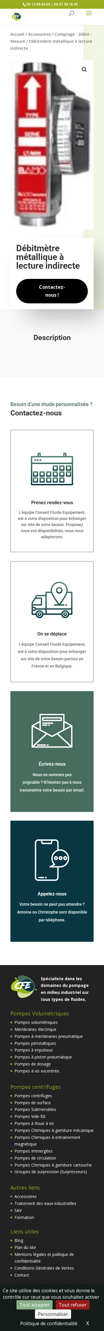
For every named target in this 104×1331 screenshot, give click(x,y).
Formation (24, 1217)
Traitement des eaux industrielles (45, 1203)
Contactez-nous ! (52, 291)
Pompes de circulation (35, 1158)
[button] (84, 69)
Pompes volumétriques (36, 1022)
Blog (18, 1240)
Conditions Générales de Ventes (44, 1268)
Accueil (17, 34)
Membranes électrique (35, 1029)
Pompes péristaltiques (35, 1043)
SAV (18, 1210)
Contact (21, 1275)
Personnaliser (53, 1314)
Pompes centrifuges (33, 1095)
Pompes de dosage (32, 1064)
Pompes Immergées (33, 1151)
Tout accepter (34, 1305)
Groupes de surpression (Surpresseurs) (50, 1171)
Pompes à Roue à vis (34, 1123)
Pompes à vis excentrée (36, 1071)
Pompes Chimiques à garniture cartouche (53, 1165)
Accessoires (39, 34)
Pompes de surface (32, 1102)
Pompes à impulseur (33, 1050)
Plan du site (25, 1247)
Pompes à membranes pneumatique (48, 1036)
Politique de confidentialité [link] (48, 1323)
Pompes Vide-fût (30, 1116)
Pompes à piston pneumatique (43, 1057)
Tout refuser (73, 1305)
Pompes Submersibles (35, 1109)
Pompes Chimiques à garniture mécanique (54, 1130)
